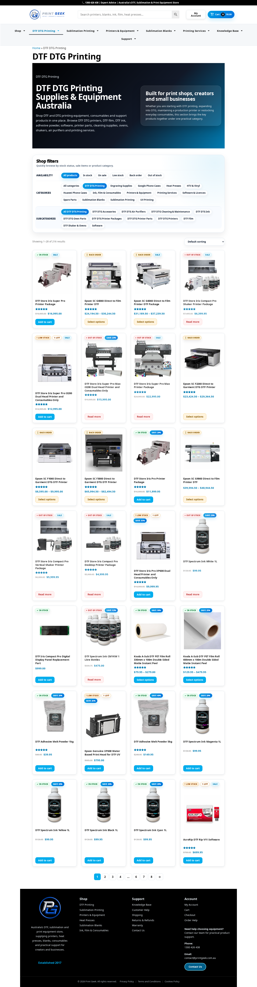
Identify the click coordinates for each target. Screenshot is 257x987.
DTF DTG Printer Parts (139, 218)
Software (97, 225)
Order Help (191, 920)
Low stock (118, 175)
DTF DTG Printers (168, 218)
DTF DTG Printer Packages (107, 218)
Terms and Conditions (149, 981)
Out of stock (155, 175)
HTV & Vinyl (193, 185)
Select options (96, 321)
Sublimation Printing (81, 30)
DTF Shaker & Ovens (74, 225)
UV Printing (147, 199)
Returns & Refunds (143, 920)
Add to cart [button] (45, 322)
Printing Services (194, 30)
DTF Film (188, 218)
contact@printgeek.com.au (200, 958)
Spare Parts (69, 199)
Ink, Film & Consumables (107, 192)
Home (36, 48)
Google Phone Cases (149, 185)
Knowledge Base (228, 30)
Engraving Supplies (121, 185)
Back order (136, 175)
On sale (102, 175)
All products (70, 175)
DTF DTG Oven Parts (74, 218)
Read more (192, 321)
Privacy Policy (127, 981)
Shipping (137, 915)
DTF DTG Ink (203, 211)
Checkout (189, 915)
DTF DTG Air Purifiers (133, 211)
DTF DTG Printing (44, 30)
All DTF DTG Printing (75, 211)
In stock (87, 175)
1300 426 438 (192, 947)
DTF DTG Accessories (104, 211)
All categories (71, 185)
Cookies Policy (172, 981)
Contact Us (138, 930)
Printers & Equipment (120, 30)
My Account (191, 904)
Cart (186, 910)
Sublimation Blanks (159, 30)
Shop (18, 30)
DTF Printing (87, 904)
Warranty (137, 925)
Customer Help (140, 910)
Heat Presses (173, 185)
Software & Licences (194, 192)
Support (126, 39)
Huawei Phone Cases (75, 192)
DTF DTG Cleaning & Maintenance (170, 211)
